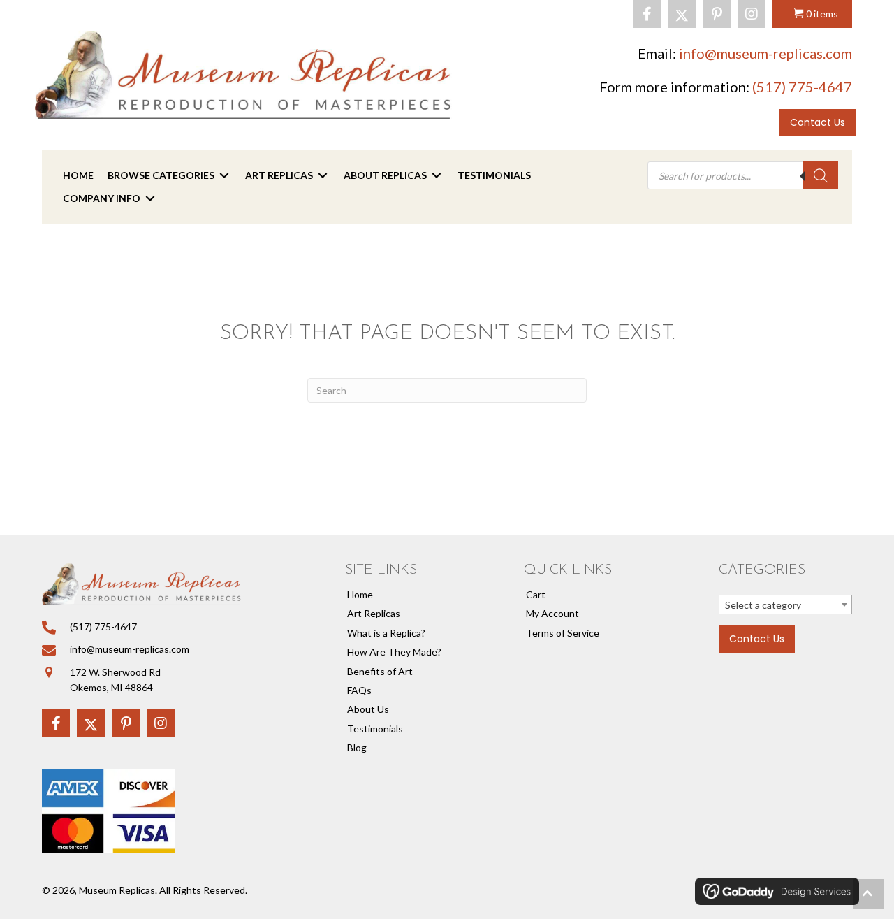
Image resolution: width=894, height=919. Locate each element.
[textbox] (785, 605)
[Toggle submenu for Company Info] (150, 198)
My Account (552, 613)
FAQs (359, 690)
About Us (368, 709)
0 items (822, 14)
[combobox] (785, 604)
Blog (357, 747)
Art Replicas (373, 613)
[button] (647, 14)
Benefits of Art (380, 671)
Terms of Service (562, 633)
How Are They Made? (394, 652)
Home (360, 594)
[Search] (820, 175)
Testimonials (375, 729)
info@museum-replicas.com (765, 53)
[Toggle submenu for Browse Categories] (224, 176)
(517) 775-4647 (802, 86)
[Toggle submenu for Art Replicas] (322, 176)
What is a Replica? (386, 633)
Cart (535, 594)
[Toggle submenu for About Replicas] (436, 176)
